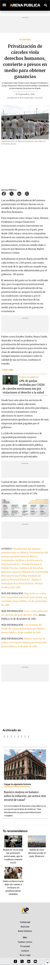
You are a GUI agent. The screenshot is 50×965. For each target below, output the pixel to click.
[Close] (41, 463)
